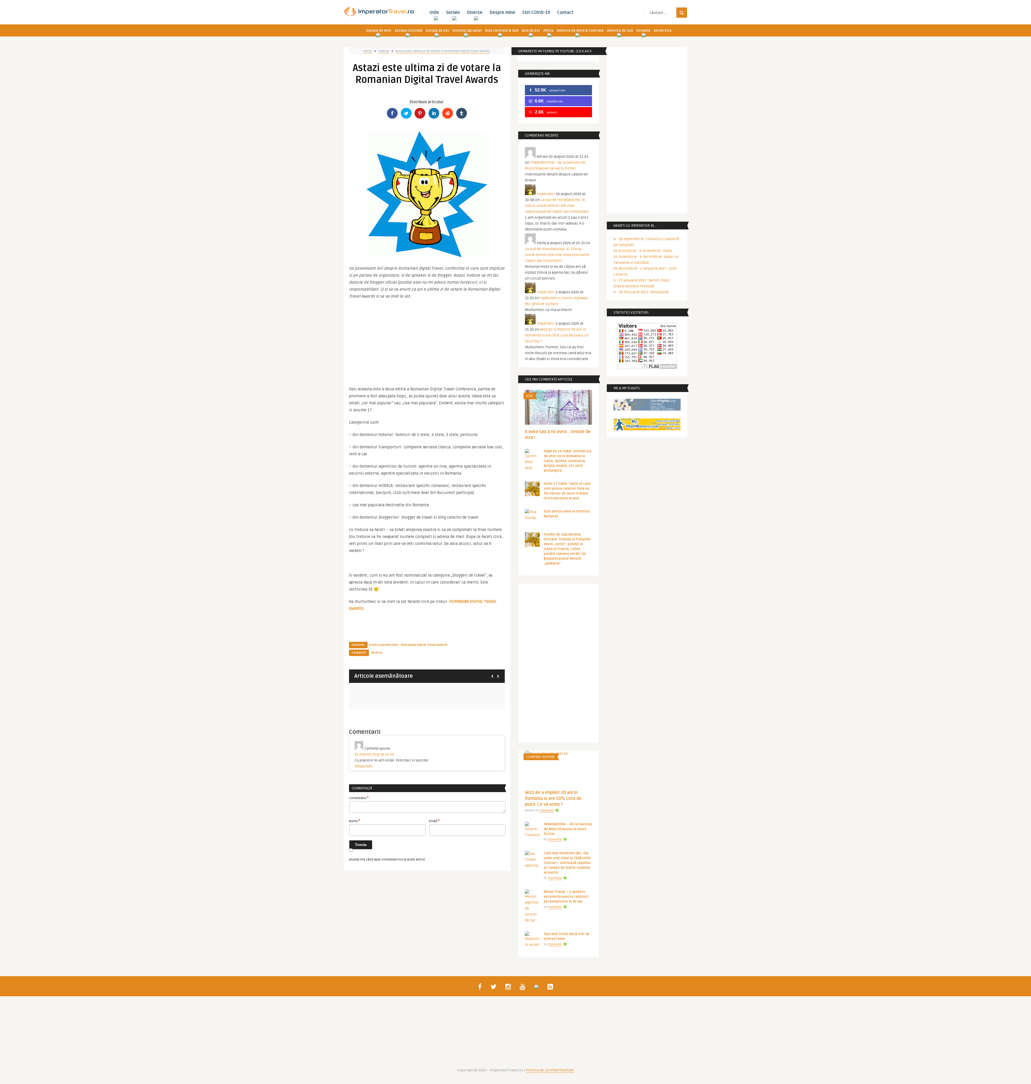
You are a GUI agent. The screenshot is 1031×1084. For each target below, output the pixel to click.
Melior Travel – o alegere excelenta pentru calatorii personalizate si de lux (566, 897)
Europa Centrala (408, 30)
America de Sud (620, 30)
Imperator (546, 194)
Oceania (643, 30)
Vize (529, 396)
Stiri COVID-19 (536, 12)
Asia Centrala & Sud (501, 30)
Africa (548, 30)
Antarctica (662, 30)
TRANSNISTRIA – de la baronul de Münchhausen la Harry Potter (568, 829)
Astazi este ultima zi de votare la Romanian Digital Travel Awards (442, 51)
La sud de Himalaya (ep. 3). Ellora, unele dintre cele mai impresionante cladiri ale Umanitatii (557, 205)
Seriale (453, 12)
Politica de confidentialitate (550, 1070)
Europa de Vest (378, 30)
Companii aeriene (540, 757)
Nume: (354, 820)
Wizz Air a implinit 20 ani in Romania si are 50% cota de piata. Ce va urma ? (557, 335)
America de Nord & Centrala (580, 30)
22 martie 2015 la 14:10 (374, 754)
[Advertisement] (427, 340)
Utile (434, 12)
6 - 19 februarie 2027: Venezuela (641, 292)
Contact (565, 12)
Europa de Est (437, 30)
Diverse (474, 12)
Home (368, 51)
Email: (434, 820)
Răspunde (363, 766)
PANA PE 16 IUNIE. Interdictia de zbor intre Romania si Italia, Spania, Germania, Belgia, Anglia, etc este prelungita (567, 461)
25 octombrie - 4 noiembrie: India (642, 250)
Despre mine (502, 12)
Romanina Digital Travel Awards (424, 645)
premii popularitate (383, 645)
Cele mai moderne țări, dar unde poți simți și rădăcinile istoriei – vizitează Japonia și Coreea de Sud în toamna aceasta (567, 863)
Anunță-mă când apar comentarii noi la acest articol (387, 859)
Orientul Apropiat (467, 30)
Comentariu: (359, 797)
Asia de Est (531, 30)
